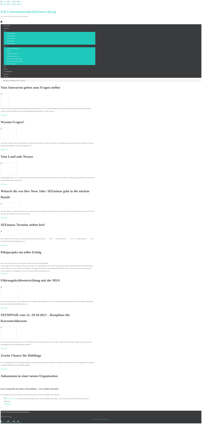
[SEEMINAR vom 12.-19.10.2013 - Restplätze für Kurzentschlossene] (8, 338)
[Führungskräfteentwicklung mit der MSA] (9, 297)
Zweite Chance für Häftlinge (21, 355)
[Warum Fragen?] (8, 139)
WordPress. (106, 419)
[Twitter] (10, 2)
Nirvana (101, 419)
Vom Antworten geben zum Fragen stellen (30, 87)
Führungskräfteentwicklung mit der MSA (30, 280)
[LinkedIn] (4, 2)
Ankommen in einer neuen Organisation (29, 376)
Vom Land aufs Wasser (17, 156)
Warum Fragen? (12, 122)
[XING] (19, 2)
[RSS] (15, 2)
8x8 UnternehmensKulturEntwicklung (28, 12)
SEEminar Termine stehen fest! (23, 225)
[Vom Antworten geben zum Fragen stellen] (5, 104)
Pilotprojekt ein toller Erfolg (21, 252)
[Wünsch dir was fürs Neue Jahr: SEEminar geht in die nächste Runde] (10, 207)
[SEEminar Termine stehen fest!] (10, 235)
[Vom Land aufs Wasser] (8, 174)
